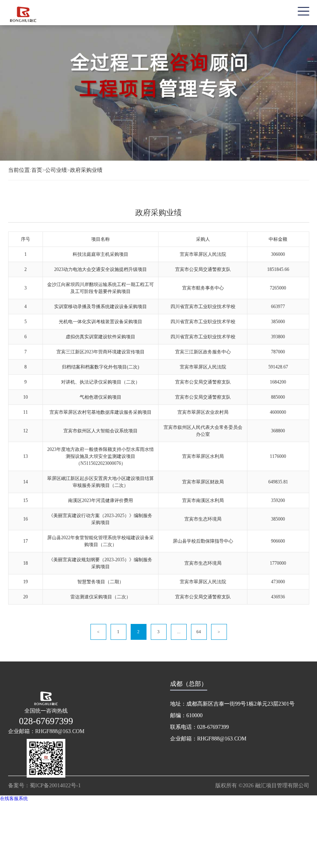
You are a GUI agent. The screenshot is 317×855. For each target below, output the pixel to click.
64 (198, 632)
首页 (38, 170)
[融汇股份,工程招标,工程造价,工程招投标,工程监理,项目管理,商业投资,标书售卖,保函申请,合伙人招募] (48, 14)
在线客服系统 (14, 798)
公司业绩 (56, 170)
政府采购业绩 (86, 170)
